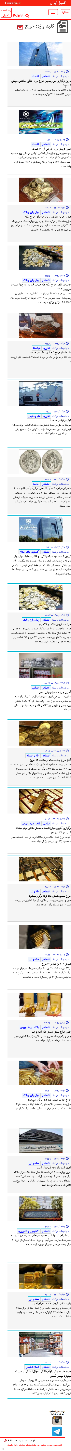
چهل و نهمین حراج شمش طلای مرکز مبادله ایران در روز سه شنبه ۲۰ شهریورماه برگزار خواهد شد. (43, 902)
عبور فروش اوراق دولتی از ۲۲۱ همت (51, 148)
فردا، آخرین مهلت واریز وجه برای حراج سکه (48, 216)
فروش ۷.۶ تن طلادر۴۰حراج (56, 963)
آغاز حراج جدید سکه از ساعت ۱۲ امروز (50, 760)
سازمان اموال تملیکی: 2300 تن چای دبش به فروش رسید (40, 1235)
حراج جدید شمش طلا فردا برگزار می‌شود (49, 1099)
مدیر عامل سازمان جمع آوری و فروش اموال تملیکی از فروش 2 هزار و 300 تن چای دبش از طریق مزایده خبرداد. (41, 1242)
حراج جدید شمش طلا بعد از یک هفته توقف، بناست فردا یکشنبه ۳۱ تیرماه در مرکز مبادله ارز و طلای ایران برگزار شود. (42, 1106)
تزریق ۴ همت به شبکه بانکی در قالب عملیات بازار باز (42, 556)
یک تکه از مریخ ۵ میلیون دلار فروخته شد (49, 352)
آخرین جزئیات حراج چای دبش (55, 692)
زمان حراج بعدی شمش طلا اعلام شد (51, 1031)
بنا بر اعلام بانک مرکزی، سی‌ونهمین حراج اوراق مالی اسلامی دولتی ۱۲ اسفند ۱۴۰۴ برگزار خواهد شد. (42, 92)
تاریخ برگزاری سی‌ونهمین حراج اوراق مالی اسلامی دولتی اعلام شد (41, 83)
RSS (10, 1440)
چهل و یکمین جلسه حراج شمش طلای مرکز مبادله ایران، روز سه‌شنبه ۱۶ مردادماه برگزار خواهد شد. (42, 1038)
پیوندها (18, 1440)
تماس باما (29, 1440)
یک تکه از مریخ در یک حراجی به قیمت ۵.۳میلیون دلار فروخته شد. (40, 359)
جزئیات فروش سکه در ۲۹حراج (55, 624)
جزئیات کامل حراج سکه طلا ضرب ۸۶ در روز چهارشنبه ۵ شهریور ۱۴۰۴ (41, 287)
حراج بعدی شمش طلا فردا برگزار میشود (50, 896)
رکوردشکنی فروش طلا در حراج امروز (51, 1303)
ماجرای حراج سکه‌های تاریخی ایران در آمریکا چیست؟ (42, 488)
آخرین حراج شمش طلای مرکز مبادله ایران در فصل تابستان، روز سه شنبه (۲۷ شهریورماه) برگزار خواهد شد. (41, 839)
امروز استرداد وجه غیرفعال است (54, 1167)
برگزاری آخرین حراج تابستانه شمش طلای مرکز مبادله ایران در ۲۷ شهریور (43, 830)
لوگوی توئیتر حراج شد (59, 420)
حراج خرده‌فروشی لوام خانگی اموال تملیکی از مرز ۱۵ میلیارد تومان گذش (43, 1374)
